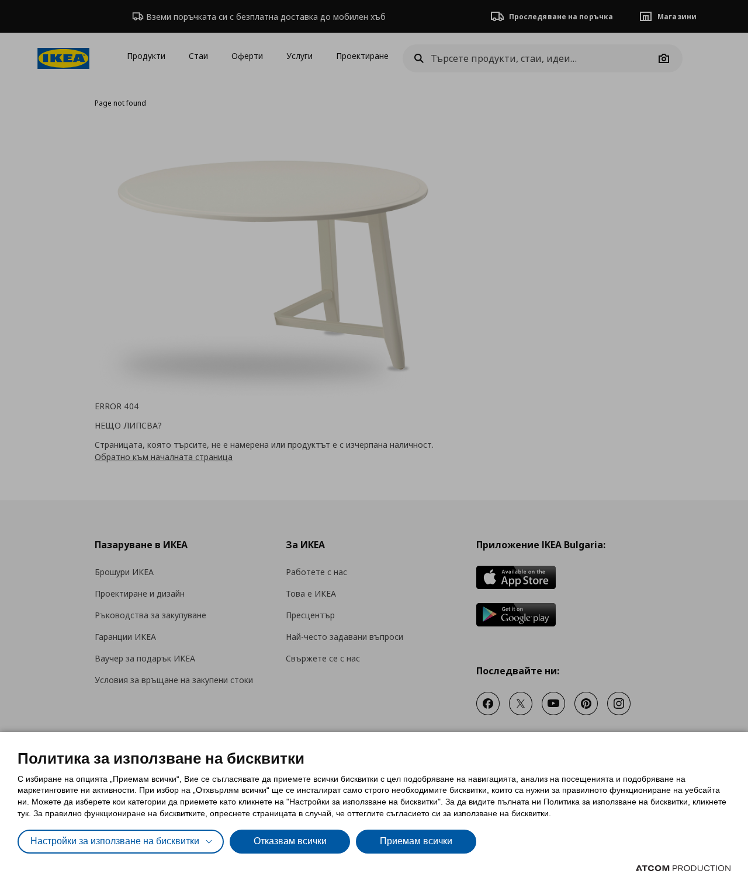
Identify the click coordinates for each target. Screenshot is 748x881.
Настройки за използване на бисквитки (114, 841)
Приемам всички (416, 841)
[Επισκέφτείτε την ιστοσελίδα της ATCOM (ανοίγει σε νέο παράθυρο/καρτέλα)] (683, 868)
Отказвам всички (290, 841)
